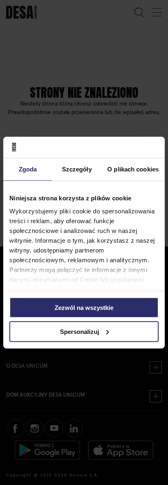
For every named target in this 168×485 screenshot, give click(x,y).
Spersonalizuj (79, 331)
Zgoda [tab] (28, 169)
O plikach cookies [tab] (133, 169)
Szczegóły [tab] (77, 169)
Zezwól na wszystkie (84, 307)
